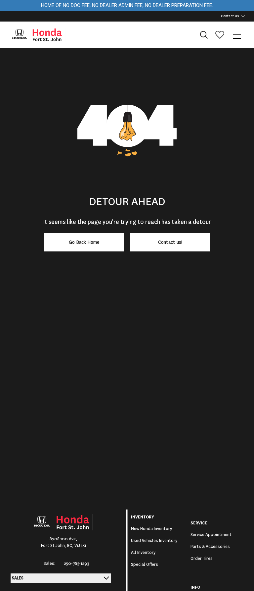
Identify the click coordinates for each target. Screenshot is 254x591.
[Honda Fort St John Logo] (41, 35)
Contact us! (170, 242)
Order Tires (201, 558)
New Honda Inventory (151, 528)
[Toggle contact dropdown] (243, 16)
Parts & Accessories (210, 546)
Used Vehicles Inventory (154, 540)
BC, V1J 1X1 (76, 545)
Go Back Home (84, 242)
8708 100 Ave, (63, 539)
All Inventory (143, 552)
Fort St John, (54, 545)
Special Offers (144, 564)
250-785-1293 (76, 563)
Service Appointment (211, 534)
